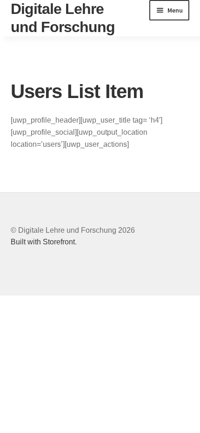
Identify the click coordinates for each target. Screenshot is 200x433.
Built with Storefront (43, 242)
